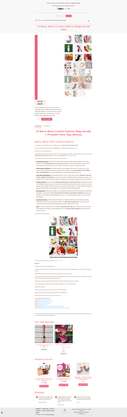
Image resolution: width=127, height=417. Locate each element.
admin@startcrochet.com (58, 260)
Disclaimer (38, 408)
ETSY (79, 3)
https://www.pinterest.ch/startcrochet (44, 303)
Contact (37, 412)
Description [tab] (38, 126)
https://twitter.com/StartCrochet (42, 304)
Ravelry (73, 3)
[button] (90, 36)
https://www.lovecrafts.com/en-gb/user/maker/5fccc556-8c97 (53, 306)
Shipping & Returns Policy (48, 410)
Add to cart (47, 119)
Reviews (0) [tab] (47, 126)
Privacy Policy (45, 408)
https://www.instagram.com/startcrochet (45, 301)
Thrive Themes (50, 414)
